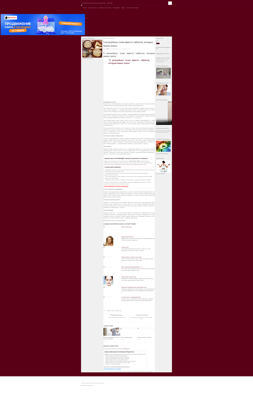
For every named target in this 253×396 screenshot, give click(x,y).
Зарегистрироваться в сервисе (112, 369)
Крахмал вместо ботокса (127, 236)
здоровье (108, 310)
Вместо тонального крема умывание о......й (131, 267)
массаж (112, 310)
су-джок (116, 310)
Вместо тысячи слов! (126, 227)
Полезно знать (125, 247)
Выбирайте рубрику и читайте (162, 59)
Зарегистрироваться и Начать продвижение (116, 186)
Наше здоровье (116, 7)
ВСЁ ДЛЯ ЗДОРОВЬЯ (160, 173)
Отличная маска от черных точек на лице (131, 257)
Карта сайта (109, 3)
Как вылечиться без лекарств (144, 337)
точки (120, 310)
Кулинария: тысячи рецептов (105, 7)
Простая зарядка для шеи (126, 337)
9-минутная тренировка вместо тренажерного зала (133, 287)
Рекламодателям (84, 385)
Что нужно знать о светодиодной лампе (131, 297)
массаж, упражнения (109, 38)
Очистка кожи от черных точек (128, 276)
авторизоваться (126, 348)
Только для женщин (92, 7)
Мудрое (123, 7)
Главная (85, 7)
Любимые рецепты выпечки (87, 58)
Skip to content (3, 0)
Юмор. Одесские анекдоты (132, 7)
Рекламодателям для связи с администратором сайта (93, 3)
